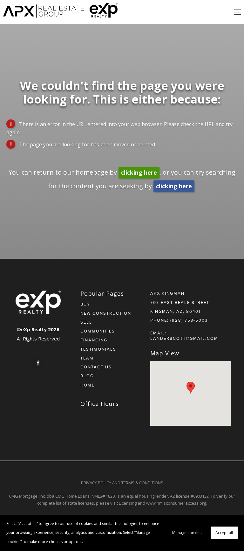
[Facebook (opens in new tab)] (38, 363)
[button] (190, 387)
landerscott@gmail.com (184, 338)
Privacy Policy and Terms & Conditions (122, 483)
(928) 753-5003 (189, 320)
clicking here (139, 172)
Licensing (128, 503)
